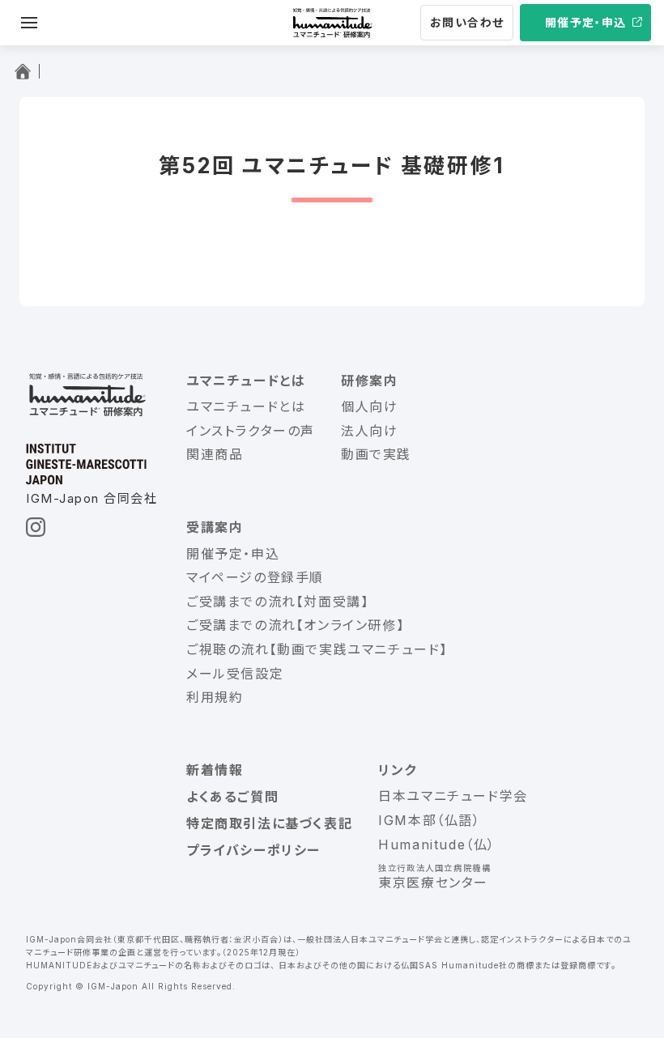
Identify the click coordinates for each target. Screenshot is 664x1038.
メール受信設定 (234, 674)
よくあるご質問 (232, 797)
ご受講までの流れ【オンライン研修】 (295, 625)
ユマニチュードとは (245, 406)
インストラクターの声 (250, 431)
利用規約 (214, 697)
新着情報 (214, 770)
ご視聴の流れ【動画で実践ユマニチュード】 (317, 649)
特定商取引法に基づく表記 (269, 823)
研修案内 (369, 380)
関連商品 (214, 454)
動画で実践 (376, 454)
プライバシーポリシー (253, 850)
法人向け (369, 431)
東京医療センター (433, 882)
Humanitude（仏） (437, 844)
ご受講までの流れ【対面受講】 (277, 601)
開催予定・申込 (586, 22)
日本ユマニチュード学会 (453, 796)
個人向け (369, 406)
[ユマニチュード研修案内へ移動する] (26, 71)
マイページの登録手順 (255, 577)
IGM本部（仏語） (429, 820)
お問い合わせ (467, 22)
